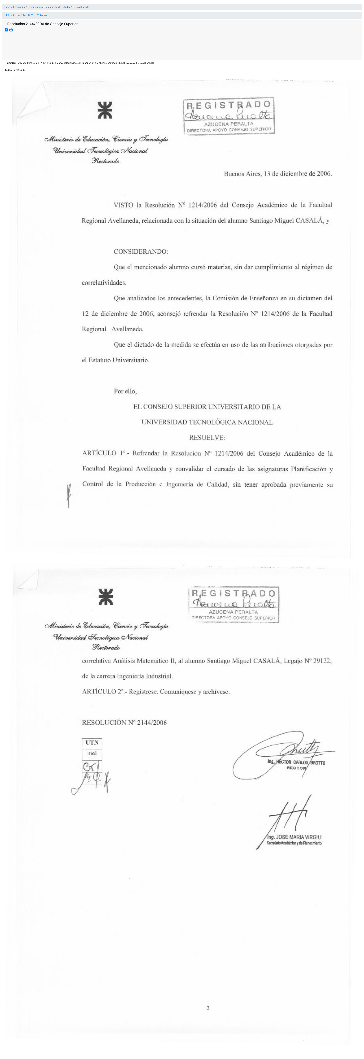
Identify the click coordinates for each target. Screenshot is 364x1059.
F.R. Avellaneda (81, 7)
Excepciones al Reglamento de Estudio (49, 7)
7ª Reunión (42, 15)
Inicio (7, 7)
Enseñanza (19, 7)
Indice (16, 15)
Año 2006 (28, 15)
